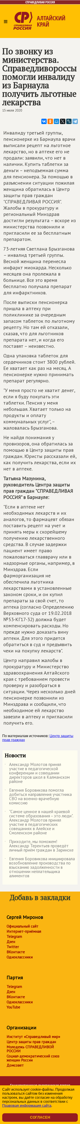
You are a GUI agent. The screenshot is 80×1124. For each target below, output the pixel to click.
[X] (62, 121)
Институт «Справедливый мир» (33, 1037)
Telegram (14, 936)
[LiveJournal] (69, 121)
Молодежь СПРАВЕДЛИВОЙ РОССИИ (30, 1049)
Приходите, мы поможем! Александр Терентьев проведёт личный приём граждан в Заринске (39, 846)
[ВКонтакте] (44, 121)
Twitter (13, 947)
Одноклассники (20, 957)
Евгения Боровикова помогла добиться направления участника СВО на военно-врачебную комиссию (38, 797)
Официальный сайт (22, 926)
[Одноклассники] (50, 121)
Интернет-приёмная (24, 931)
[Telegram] (75, 121)
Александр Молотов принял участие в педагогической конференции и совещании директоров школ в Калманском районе (37, 773)
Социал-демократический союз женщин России (33, 1058)
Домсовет (15, 1065)
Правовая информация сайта (26, 1105)
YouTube (13, 1007)
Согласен (40, 1117)
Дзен (11, 942)
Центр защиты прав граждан (31, 1042)
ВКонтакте (16, 952)
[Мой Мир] (56, 121)
